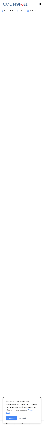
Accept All (11, 418)
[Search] (22, 423)
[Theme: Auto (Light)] (40, 4)
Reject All (22, 418)
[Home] (7, 423)
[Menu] (36, 423)
